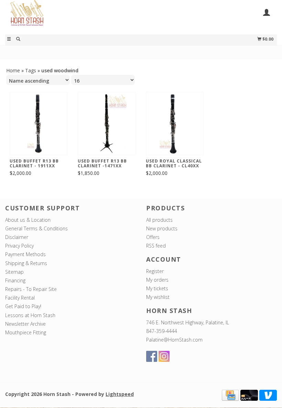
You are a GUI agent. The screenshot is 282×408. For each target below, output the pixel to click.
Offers (153, 237)
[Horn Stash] (73, 16)
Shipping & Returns (26, 263)
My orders (157, 279)
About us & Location (28, 220)
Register (155, 271)
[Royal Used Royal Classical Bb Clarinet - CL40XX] (174, 123)
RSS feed (156, 245)
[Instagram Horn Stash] (164, 356)
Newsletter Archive (25, 324)
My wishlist (158, 297)
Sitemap (14, 272)
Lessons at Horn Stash (30, 315)
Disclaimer (16, 237)
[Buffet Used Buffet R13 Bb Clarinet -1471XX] (106, 123)
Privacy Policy (19, 245)
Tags (30, 70)
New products (161, 228)
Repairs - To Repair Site (31, 289)
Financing (15, 280)
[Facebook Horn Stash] (151, 356)
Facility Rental (20, 297)
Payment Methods (25, 254)
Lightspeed (120, 394)
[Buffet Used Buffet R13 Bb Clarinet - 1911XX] (38, 123)
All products (159, 220)
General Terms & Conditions (36, 228)
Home (13, 70)
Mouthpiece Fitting (25, 332)
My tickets (157, 288)
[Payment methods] (230, 394)
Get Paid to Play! (23, 306)
